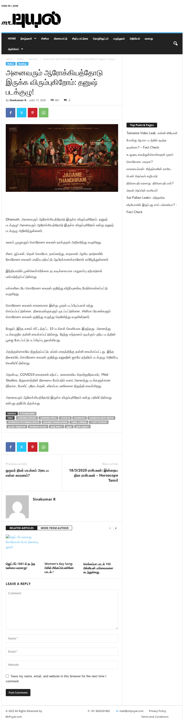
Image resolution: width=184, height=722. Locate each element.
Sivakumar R (18, 100)
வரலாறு (149, 38)
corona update (27, 417)
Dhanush (79, 417)
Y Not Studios (99, 422)
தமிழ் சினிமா (56, 426)
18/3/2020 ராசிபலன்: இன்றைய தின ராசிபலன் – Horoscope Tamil (93, 475)
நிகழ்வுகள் (26, 38)
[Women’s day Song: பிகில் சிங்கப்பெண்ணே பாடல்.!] (62, 547)
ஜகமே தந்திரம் (82, 426)
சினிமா (45, 38)
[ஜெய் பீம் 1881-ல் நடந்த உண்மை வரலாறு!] (23, 547)
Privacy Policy (157, 711)
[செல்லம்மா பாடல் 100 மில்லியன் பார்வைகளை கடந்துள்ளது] (100, 547)
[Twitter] (21, 112)
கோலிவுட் (33, 59)
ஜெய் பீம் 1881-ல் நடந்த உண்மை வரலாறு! (20, 566)
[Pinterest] (32, 112)
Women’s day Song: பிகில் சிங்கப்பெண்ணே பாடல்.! (59, 568)
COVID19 (65, 417)
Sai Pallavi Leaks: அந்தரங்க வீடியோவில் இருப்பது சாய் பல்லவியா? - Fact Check (151, 205)
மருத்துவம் (119, 38)
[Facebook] (10, 112)
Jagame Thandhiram (55, 422)
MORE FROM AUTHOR (55, 528)
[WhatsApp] (43, 112)
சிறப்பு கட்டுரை (80, 38)
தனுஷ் (69, 426)
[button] (175, 44)
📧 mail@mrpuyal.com (129, 711)
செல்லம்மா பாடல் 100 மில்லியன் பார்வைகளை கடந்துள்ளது (98, 568)
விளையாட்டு (60, 38)
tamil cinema (78, 422)
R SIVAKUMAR (27, 413)
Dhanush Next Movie (101, 417)
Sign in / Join (9, 5)
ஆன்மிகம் (13, 49)
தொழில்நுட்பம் (101, 38)
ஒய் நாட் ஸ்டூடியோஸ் (17, 426)
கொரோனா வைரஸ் (38, 426)
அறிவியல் (135, 38)
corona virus (48, 417)
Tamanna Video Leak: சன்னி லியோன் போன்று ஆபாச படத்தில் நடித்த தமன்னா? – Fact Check (152, 140)
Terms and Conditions (154, 716)
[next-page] (115, 528)
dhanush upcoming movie (23, 422)
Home (12, 38)
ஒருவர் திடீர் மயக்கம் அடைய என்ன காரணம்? (27, 473)
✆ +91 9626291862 (99, 711)
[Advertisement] (122, 19)
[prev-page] (110, 528)
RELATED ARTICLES (22, 528)
